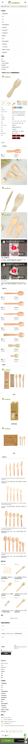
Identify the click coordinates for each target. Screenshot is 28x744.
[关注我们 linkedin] (14, 731)
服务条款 (10, 651)
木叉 (8, 6)
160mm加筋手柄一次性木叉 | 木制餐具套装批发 (20, 578)
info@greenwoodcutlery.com (9, 721)
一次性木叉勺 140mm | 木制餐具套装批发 (20, 611)
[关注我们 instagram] (21, 731)
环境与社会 (3, 667)
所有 (5, 6)
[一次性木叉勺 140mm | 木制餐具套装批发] (20, 603)
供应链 (2, 669)
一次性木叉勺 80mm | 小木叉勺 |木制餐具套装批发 (7, 611)
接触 (2, 677)
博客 (2, 675)
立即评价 (16, 618)
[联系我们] (25, 738)
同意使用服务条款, (6, 651)
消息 (2, 673)
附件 (4, 646)
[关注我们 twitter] (17, 731)
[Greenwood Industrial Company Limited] (14, 2)
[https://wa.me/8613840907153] (25, 735)
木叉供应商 (3, 69)
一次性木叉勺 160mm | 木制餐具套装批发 (20, 594)
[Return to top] (25, 741)
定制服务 (3, 671)
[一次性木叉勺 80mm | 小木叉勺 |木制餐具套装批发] (7, 603)
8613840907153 (7, 723)
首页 (2, 6)
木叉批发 (3, 61)
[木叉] (14, 136)
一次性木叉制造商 (5, 63)
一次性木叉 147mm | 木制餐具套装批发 (7, 594)
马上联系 (8, 740)
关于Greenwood (4, 663)
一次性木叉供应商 (5, 67)
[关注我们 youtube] (6, 731)
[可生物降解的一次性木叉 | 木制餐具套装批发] (7, 569)
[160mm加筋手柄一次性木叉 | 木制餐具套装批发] (20, 569)
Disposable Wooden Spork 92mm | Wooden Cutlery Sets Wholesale (19, 112)
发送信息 (6, 653)
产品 (2, 665)
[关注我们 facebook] (10, 731)
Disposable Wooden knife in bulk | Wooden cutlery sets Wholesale (13, 479)
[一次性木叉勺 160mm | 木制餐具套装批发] (20, 586)
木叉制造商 (3, 65)
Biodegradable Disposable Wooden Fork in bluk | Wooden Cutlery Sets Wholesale (13, 504)
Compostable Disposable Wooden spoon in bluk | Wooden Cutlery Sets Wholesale (13, 529)
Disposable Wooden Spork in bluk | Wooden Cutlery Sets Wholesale (13, 554)
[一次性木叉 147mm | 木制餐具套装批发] (7, 586)
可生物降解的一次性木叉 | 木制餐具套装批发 (7, 578)
